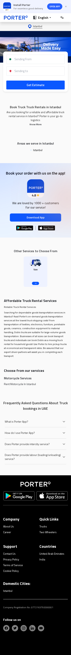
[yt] (41, 628)
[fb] (6, 628)
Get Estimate (35, 85)
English (43, 17)
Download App (36, 217)
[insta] (24, 628)
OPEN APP (55, 6)
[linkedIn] (32, 628)
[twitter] (15, 628)
